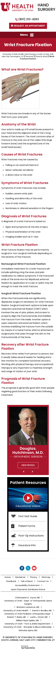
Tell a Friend (26, 581)
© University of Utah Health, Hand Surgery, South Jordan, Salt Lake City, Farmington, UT (28, 639)
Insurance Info (27, 545)
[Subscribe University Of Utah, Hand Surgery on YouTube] (34, 568)
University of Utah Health (15, 610)
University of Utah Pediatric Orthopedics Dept (27, 613)
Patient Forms (26, 526)
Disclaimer (20, 577)
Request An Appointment (29, 25)
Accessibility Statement (27, 585)
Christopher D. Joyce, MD (27, 597)
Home (8, 577)
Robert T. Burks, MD (16, 617)
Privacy (33, 577)
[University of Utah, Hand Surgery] (28, 7)
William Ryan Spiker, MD (27, 620)
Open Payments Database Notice (28, 589)
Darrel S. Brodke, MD (42, 610)
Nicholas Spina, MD (28, 630)
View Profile (28, 465)
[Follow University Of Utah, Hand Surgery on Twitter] (28, 568)
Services (29, 56)
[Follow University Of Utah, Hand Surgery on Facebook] (22, 568)
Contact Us (43, 581)
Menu (24, 35)
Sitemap (46, 577)
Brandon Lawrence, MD (28, 607)
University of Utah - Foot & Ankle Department (27, 623)
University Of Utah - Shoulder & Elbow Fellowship (27, 627)
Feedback (11, 581)
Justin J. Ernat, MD (39, 617)
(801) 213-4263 (28, 19)
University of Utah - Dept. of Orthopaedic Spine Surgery (28, 602)
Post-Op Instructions (31, 535)
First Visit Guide (27, 516)
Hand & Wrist (41, 56)
